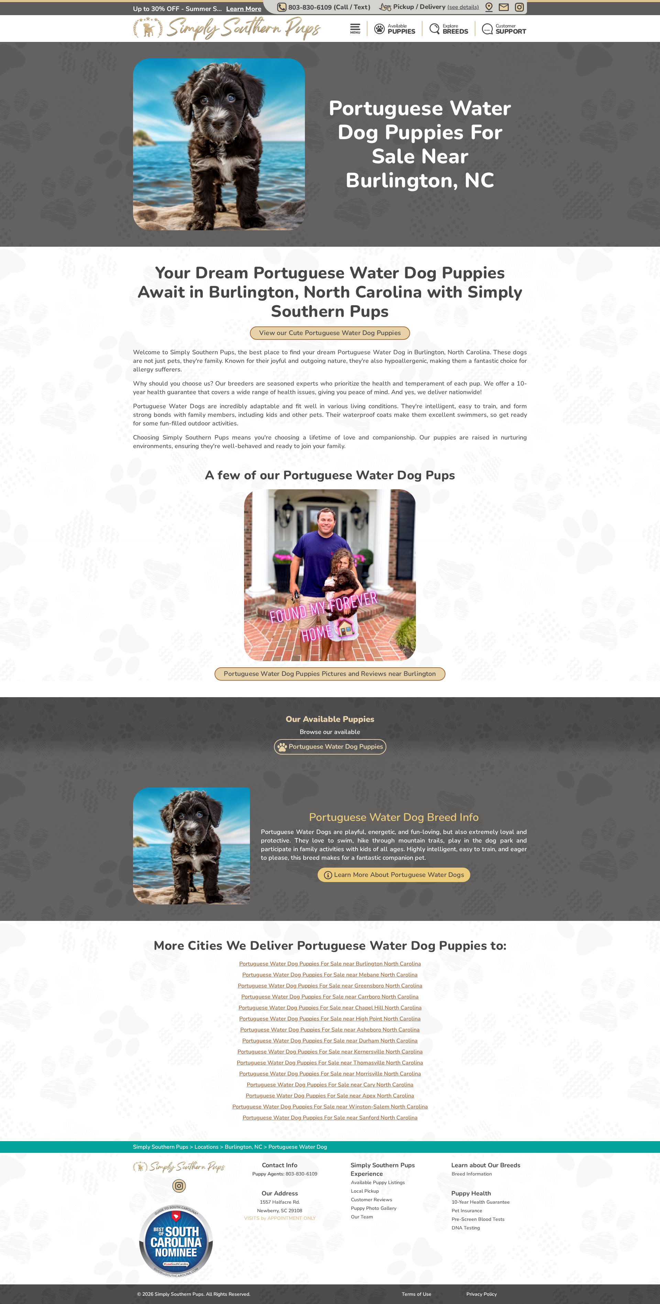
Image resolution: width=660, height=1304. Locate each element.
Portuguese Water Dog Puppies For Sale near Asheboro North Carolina (330, 1030)
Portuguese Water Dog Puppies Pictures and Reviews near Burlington (330, 673)
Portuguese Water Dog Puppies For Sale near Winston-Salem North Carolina (330, 1107)
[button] (324, 7)
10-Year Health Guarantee (481, 1202)
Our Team (362, 1217)
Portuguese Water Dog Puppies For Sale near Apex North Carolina (330, 1096)
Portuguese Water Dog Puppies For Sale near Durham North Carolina (330, 1041)
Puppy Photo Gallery (373, 1208)
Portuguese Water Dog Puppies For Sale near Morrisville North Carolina (330, 1074)
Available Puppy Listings (378, 1182)
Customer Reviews (371, 1199)
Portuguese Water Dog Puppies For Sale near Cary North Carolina (330, 1085)
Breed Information (472, 1174)
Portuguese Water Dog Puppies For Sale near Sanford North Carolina (330, 1118)
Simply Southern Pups (160, 1147)
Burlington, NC (244, 1147)
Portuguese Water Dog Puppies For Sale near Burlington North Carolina (330, 964)
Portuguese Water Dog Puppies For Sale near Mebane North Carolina (330, 975)
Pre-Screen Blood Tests (478, 1219)
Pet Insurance (467, 1210)
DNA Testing (466, 1228)
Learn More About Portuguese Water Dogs (399, 874)
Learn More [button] (243, 8)
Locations (207, 1147)
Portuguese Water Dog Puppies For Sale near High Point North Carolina (330, 1019)
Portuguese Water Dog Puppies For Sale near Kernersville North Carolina (330, 1052)
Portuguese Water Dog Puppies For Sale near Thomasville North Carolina (330, 1063)
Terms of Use (416, 1294)
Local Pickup (365, 1191)
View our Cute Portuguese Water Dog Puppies (330, 332)
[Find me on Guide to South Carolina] (176, 1241)
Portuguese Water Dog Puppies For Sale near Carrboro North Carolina (330, 997)
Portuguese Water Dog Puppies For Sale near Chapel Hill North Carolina (330, 1008)
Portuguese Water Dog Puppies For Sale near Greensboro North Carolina (330, 986)
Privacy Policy (481, 1294)
